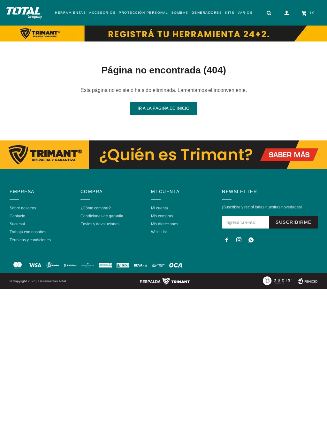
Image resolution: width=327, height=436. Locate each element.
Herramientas (70, 12)
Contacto (17, 216)
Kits (229, 12)
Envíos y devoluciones (99, 224)
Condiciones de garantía (101, 216)
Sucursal (17, 224)
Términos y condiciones (30, 240)
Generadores (207, 12)
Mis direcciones (164, 224)
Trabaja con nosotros (28, 232)
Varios (245, 12)
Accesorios (102, 12)
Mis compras (162, 216)
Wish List (159, 232)
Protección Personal (143, 12)
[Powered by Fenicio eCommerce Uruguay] (307, 281)
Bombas (179, 12)
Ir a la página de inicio (163, 108)
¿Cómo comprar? (95, 208)
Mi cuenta (159, 208)
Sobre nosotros (23, 208)
